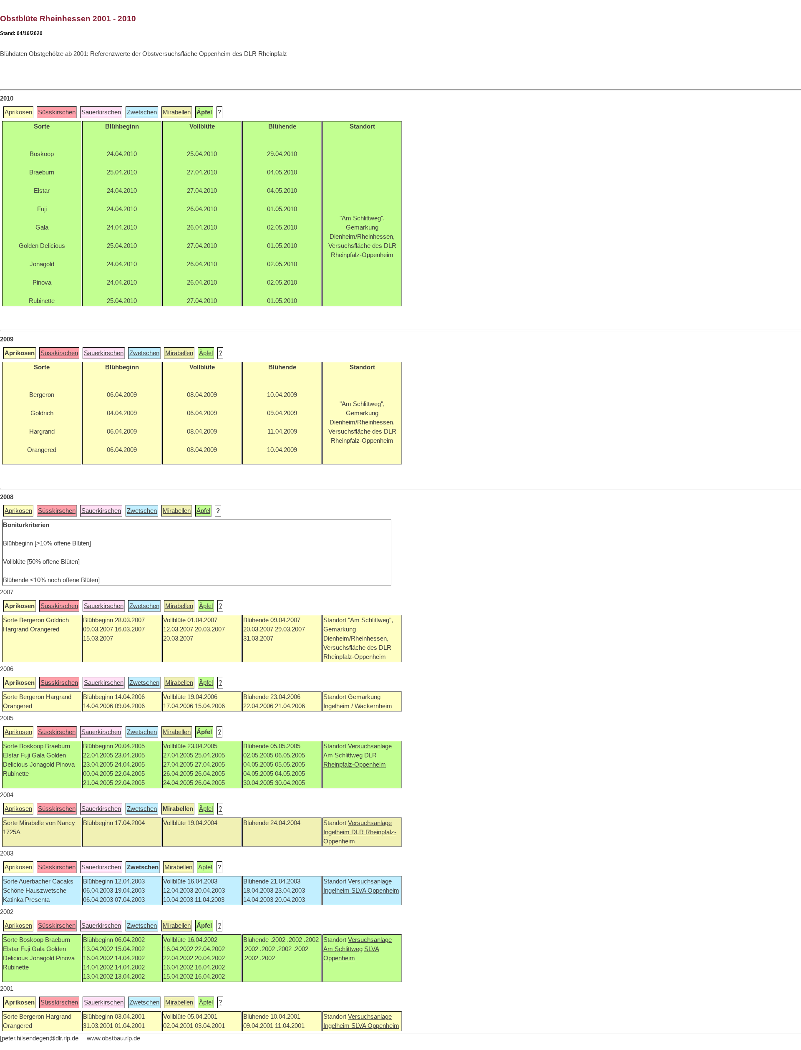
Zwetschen (142, 112)
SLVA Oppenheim (375, 890)
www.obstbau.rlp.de (113, 1038)
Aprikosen (18, 112)
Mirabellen (177, 112)
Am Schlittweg (343, 755)
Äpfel (206, 353)
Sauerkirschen (101, 112)
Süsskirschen (57, 112)
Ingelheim (337, 832)
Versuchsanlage (370, 746)
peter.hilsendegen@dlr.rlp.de (40, 1038)
